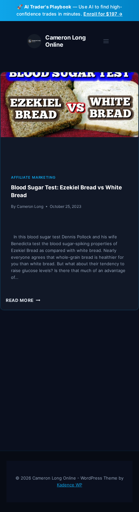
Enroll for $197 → (103, 14)
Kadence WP (69, 484)
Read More (23, 300)
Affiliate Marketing (33, 177)
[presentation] (69, 118)
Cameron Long (30, 206)
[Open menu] (106, 41)
